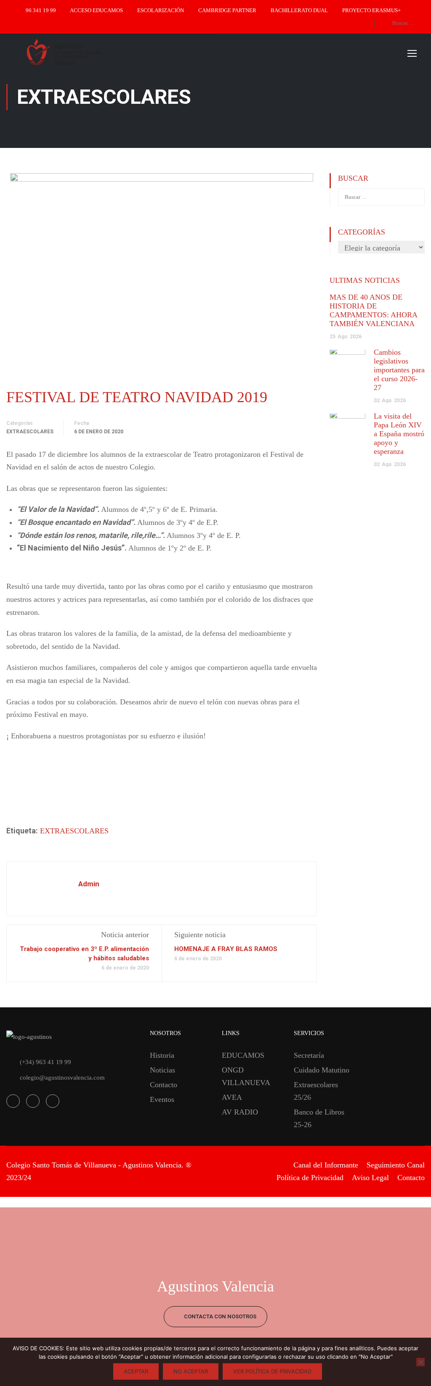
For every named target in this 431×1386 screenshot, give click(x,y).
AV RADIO (240, 1112)
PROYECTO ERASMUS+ (371, 10)
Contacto (163, 1084)
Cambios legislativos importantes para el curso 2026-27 (399, 370)
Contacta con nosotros (219, 1316)
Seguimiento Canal (396, 1165)
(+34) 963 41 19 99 (45, 1062)
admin (88, 884)
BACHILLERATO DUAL (299, 10)
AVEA (232, 1097)
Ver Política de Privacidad (272, 1371)
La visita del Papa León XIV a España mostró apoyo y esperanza (399, 434)
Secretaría (309, 1055)
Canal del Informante (325, 1165)
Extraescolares (29, 432)
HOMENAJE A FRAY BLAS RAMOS (225, 949)
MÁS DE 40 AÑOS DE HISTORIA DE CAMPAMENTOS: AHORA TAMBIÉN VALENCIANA (373, 310)
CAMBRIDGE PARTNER (227, 10)
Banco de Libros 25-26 (319, 1118)
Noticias (162, 1070)
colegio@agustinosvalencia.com (62, 1077)
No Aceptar (190, 1371)
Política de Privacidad (310, 1177)
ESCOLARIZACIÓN (160, 10)
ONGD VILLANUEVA (246, 1076)
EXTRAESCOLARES (74, 831)
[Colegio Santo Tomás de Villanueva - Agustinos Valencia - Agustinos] (93, 53)
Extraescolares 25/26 (316, 1090)
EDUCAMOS (243, 1055)
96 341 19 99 (41, 10)
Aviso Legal (370, 1177)
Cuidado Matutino (321, 1070)
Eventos (162, 1099)
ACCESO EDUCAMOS (96, 10)
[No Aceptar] (420, 1362)
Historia (162, 1055)
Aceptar (136, 1371)
